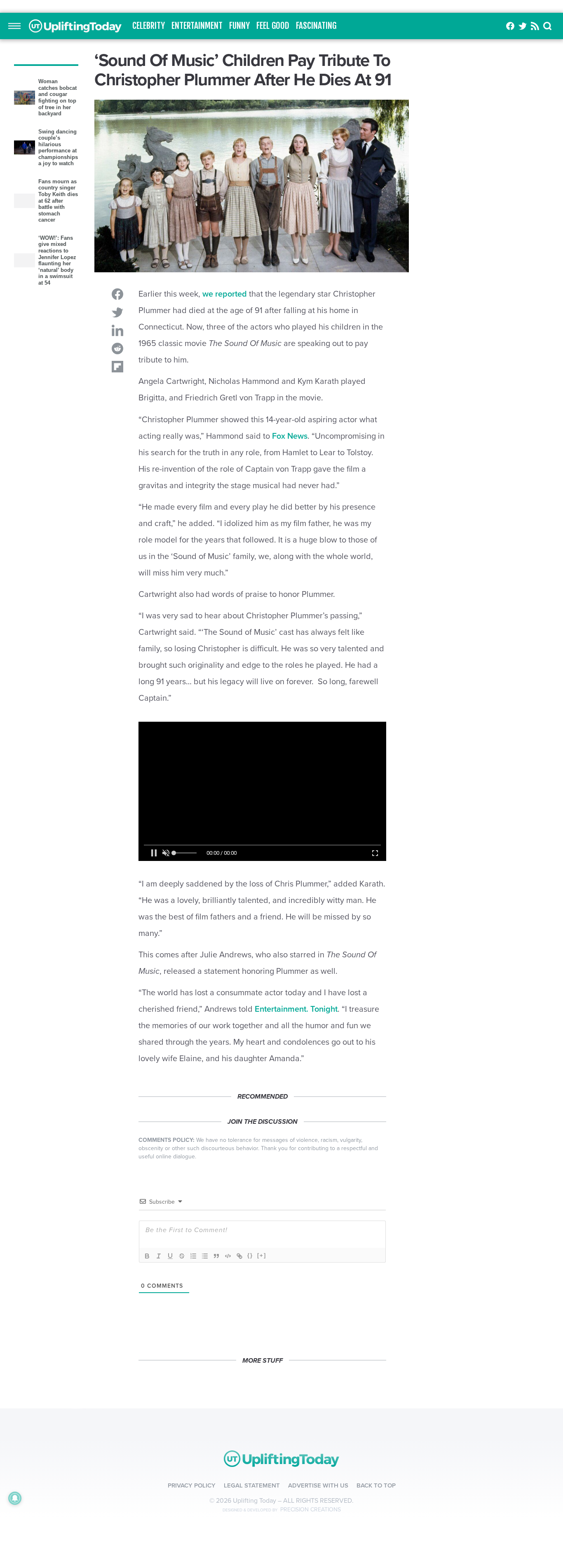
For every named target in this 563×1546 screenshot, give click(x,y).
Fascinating (316, 169)
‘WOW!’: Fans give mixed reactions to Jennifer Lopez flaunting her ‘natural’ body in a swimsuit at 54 (57, 404)
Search (548, 170)
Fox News (289, 580)
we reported (224, 438)
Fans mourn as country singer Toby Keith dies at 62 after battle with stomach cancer (58, 344)
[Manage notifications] (14, 1498)
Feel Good (272, 169)
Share (117, 438)
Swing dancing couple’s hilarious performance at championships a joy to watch (58, 291)
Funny (239, 169)
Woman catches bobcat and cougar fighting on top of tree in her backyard (57, 241)
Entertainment (197, 169)
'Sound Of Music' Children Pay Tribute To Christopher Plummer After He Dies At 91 (75, 170)
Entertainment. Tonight (296, 1153)
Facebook (510, 170)
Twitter (522, 170)
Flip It (117, 511)
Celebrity (148, 169)
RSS (535, 170)
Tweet (117, 456)
